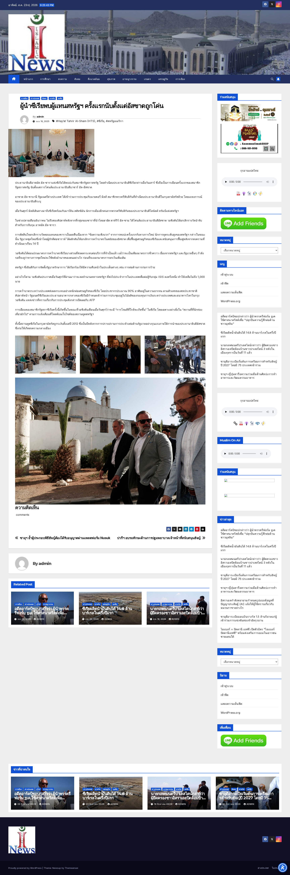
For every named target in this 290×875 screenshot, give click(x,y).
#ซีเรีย (100, 121)
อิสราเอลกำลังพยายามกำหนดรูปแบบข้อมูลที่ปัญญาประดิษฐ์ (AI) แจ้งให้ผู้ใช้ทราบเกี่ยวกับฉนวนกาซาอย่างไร (247, 604)
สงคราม (62, 79)
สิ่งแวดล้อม (94, 79)
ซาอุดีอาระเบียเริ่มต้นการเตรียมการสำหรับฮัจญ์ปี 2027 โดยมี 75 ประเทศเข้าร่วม (246, 797)
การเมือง (180, 79)
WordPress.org (230, 301)
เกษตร (147, 79)
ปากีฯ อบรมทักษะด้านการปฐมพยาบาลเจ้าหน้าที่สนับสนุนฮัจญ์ (159, 538)
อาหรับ (52, 98)
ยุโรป (38, 604)
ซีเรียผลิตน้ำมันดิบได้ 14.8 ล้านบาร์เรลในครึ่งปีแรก (107, 610)
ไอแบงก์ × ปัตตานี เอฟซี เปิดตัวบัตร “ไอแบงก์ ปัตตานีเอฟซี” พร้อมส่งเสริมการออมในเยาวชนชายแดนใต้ (248, 633)
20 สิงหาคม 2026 (27, 804)
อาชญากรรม (130, 79)
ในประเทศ (277, 868)
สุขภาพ (111, 79)
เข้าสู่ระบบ (227, 274)
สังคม (77, 79)
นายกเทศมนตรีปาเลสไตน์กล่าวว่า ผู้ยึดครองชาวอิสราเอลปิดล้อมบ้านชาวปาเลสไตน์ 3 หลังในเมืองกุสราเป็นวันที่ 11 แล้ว (249, 348)
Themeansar (71, 868)
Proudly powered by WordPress (25, 868)
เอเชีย (60, 98)
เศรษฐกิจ (163, 79)
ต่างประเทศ (35, 98)
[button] (272, 79)
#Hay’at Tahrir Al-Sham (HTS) (75, 121)
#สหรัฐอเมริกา (114, 121)
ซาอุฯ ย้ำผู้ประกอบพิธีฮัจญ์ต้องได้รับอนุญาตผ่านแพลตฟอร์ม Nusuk (65, 538)
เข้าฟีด (225, 283)
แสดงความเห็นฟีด (231, 292)
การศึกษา (45, 79)
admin (40, 116)
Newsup (56, 868)
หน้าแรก (28, 79)
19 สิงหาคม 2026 (163, 804)
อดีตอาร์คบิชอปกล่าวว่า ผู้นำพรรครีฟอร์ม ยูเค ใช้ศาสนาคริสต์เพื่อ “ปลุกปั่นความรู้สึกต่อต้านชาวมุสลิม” (248, 320)
